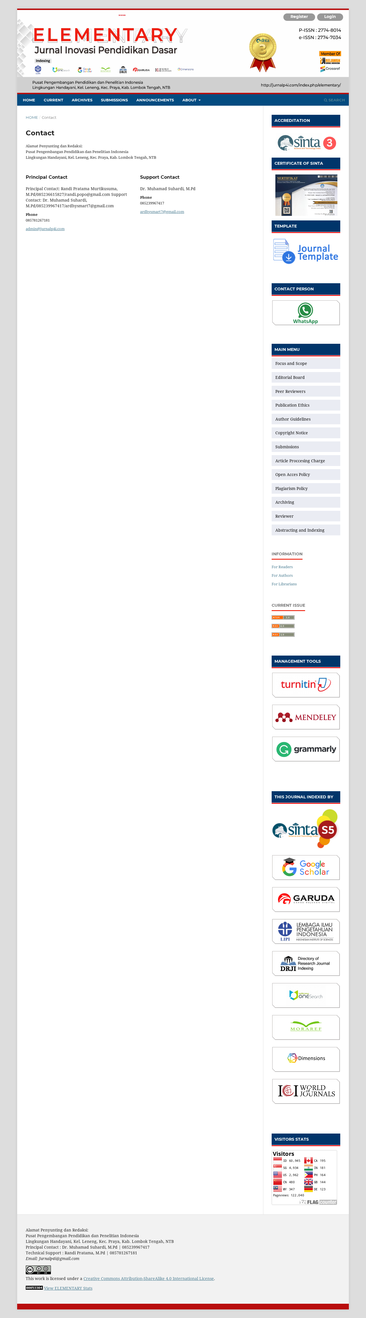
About (190, 100)
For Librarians (284, 583)
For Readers (282, 566)
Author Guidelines (293, 419)
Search (336, 100)
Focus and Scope (291, 363)
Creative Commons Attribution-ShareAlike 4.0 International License (148, 1278)
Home (29, 100)
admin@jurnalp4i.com (45, 228)
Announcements (155, 100)
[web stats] (34, 1288)
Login (330, 16)
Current (53, 100)
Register (299, 16)
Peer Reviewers (290, 391)
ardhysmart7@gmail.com (162, 211)
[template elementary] (306, 263)
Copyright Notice (291, 432)
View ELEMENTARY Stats (68, 1288)
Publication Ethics (292, 405)
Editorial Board (290, 377)
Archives (82, 100)
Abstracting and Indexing (300, 530)
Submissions (114, 100)
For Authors (282, 575)
